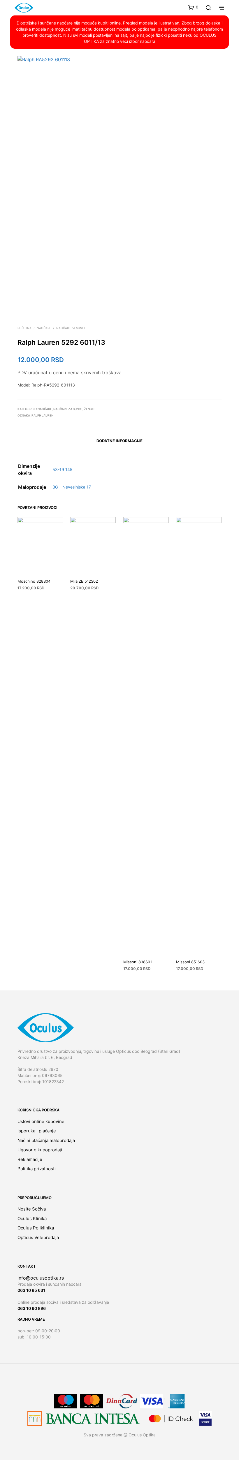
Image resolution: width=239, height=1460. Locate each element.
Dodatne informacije (119, 440)
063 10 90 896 (31, 1308)
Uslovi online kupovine (40, 1121)
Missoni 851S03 (190, 962)
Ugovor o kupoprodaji (39, 1149)
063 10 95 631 (31, 1290)
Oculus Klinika (32, 1218)
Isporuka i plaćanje (36, 1131)
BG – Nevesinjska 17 (71, 486)
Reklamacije (29, 1159)
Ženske (89, 409)
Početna (24, 328)
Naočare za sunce (71, 328)
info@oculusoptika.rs (40, 1278)
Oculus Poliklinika (35, 1228)
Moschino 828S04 (33, 581)
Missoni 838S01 (137, 962)
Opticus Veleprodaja (38, 1237)
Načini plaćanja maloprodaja (46, 1140)
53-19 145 (62, 469)
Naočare (44, 328)
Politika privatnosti (36, 1168)
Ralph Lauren (42, 415)
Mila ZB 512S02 (84, 581)
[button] (193, 7)
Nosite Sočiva (31, 1209)
